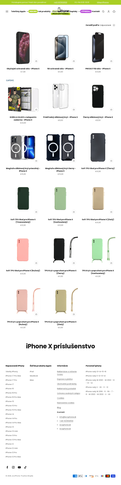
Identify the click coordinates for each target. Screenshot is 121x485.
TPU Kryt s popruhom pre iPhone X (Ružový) (23, 323)
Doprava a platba (65, 379)
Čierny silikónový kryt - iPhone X (98, 117)
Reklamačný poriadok (66, 388)
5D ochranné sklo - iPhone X (60, 68)
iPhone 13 (10, 427)
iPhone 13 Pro (11, 435)
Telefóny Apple (18, 11)
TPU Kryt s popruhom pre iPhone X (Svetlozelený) (98, 272)
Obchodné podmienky (67, 384)
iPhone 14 (10, 414)
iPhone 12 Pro (11, 452)
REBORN (33, 11)
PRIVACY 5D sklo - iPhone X (97, 68)
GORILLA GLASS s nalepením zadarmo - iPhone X (23, 118)
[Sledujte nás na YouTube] (19, 467)
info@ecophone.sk (68, 417)
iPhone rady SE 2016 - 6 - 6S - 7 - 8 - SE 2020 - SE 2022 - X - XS (100, 392)
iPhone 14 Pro (11, 418)
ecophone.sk (65, 424)
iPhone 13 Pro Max (13, 439)
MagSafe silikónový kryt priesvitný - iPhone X (23, 169)
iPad (32, 371)
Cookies (60, 398)
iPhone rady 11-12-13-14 (96, 376)
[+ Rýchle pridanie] (36, 61)
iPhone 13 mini (12, 431)
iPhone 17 (10, 384)
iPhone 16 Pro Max (13, 397)
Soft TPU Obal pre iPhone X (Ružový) (23, 270)
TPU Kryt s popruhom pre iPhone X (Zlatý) (60, 323)
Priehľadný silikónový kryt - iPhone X (60, 117)
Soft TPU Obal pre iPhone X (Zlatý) (98, 219)
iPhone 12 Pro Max (13, 456)
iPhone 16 (10, 388)
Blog (59, 407)
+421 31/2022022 (60, 2)
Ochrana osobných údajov (68, 393)
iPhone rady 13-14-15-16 (96, 371)
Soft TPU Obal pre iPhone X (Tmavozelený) (23, 220)
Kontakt (96, 11)
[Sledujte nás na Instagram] (13, 467)
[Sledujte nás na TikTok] (25, 467)
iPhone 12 (10, 444)
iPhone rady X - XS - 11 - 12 (97, 387)
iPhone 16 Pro (11, 393)
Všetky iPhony (12, 371)
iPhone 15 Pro (11, 405)
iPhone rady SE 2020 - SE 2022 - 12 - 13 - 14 (100, 381)
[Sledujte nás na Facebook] (7, 467)
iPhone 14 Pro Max (13, 422)
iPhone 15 (10, 401)
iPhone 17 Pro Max (13, 376)
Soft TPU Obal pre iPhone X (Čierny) (98, 168)
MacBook (34, 376)
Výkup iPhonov (103, 2)
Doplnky (73, 11)
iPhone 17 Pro (11, 380)
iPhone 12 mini (12, 448)
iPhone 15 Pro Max (13, 410)
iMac (32, 380)
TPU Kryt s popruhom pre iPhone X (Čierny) (60, 272)
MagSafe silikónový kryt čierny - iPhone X (60, 169)
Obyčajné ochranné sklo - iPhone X (23, 68)
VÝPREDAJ (86, 11)
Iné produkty (44, 11)
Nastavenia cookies (65, 402)
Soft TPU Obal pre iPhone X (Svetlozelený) (60, 220)
